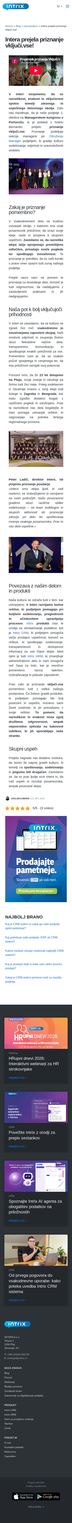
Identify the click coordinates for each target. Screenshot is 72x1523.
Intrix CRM (21, 633)
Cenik (7, 1428)
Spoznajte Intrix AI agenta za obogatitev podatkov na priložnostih (35, 1206)
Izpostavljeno (31, 26)
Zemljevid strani (13, 1391)
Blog (18, 26)
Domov (9, 26)
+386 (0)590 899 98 (18, 1354)
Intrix (30, 623)
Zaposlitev (10, 1456)
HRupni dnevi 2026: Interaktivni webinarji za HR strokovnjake (34, 1063)
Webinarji (9, 1382)
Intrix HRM (35, 656)
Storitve (8, 1423)
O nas (7, 1442)
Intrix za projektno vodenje (19, 1419)
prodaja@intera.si (17, 1358)
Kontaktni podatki (13, 1447)
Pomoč (8, 1377)
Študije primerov (13, 1386)
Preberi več (16, 1078)
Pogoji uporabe (36, 1482)
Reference (10, 1451)
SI (58, 6)
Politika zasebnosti (36, 1486)
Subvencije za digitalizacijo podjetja (23, 1395)
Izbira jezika (35, 1506)
